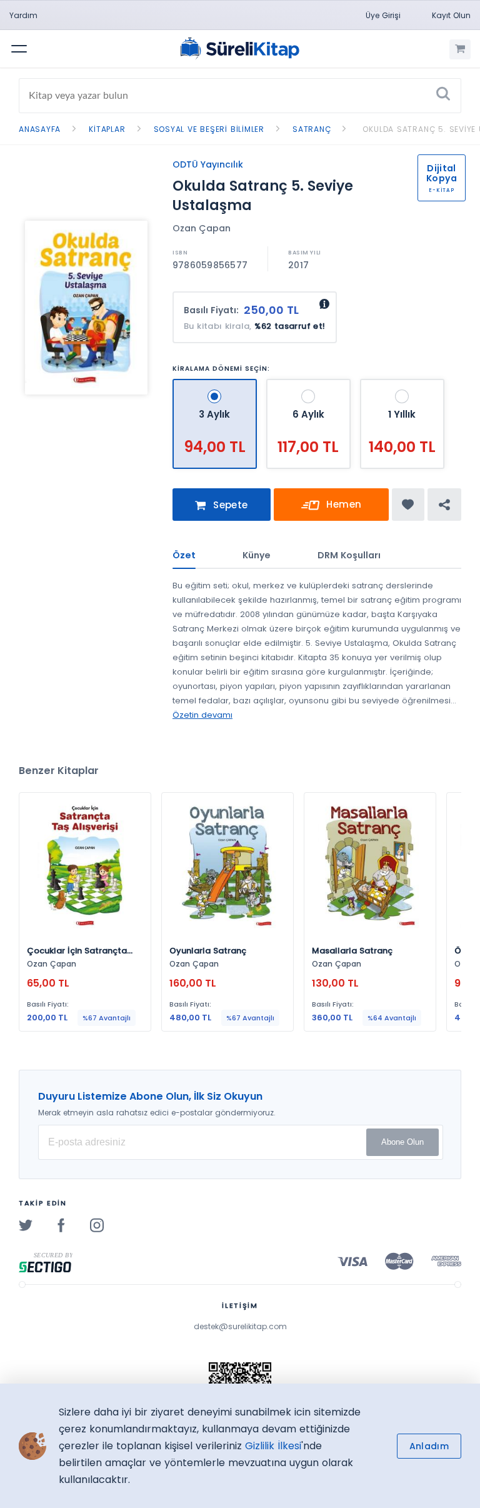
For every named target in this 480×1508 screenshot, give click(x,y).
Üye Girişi (383, 15)
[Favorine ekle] (408, 504)
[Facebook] (61, 1225)
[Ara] (443, 96)
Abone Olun (402, 1142)
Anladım (429, 1446)
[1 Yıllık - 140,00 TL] (402, 384)
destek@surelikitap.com (240, 1326)
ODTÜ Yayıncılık (207, 164)
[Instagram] (97, 1225)
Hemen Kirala (338, 509)
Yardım (23, 15)
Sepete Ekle (229, 509)
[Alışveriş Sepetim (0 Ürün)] (460, 49)
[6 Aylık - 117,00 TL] (310, 384)
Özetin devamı (202, 715)
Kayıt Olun (451, 15)
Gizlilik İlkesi (273, 1446)
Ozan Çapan (201, 228)
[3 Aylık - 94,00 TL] (216, 384)
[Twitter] (25, 1225)
